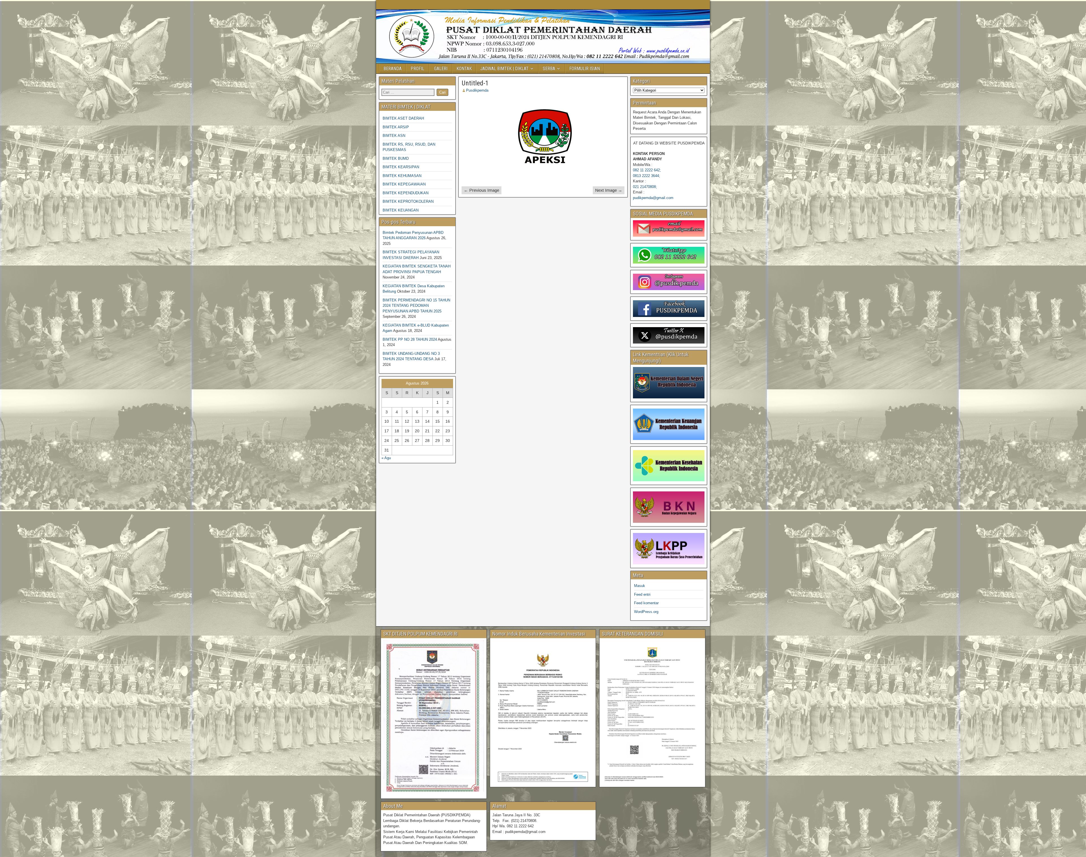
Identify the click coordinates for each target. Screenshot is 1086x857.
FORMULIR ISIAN (584, 68)
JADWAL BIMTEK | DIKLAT (504, 68)
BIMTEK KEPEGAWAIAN (404, 184)
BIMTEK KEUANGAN (401, 210)
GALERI (440, 68)
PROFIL (417, 68)
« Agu (386, 458)
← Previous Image (481, 190)
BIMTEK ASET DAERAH (403, 118)
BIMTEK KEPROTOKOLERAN (408, 201)
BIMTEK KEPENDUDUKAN (405, 193)
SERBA (549, 68)
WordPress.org (646, 612)
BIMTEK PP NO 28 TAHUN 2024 (410, 339)
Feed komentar (646, 603)
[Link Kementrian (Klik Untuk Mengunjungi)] (668, 382)
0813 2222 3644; (646, 176)
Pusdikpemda (477, 90)
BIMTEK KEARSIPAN (401, 167)
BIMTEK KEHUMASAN (402, 176)
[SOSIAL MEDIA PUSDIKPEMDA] (668, 228)
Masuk (639, 586)
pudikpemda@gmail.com (653, 198)
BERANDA (392, 68)
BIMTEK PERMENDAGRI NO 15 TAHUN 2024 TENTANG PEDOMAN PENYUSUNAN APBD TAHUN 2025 (416, 305)
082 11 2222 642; (647, 170)
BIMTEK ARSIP (396, 127)
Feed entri (642, 594)
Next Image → (608, 190)
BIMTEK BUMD (396, 158)
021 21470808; (645, 187)
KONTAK (464, 68)
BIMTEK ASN (394, 135)
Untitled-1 (475, 83)
